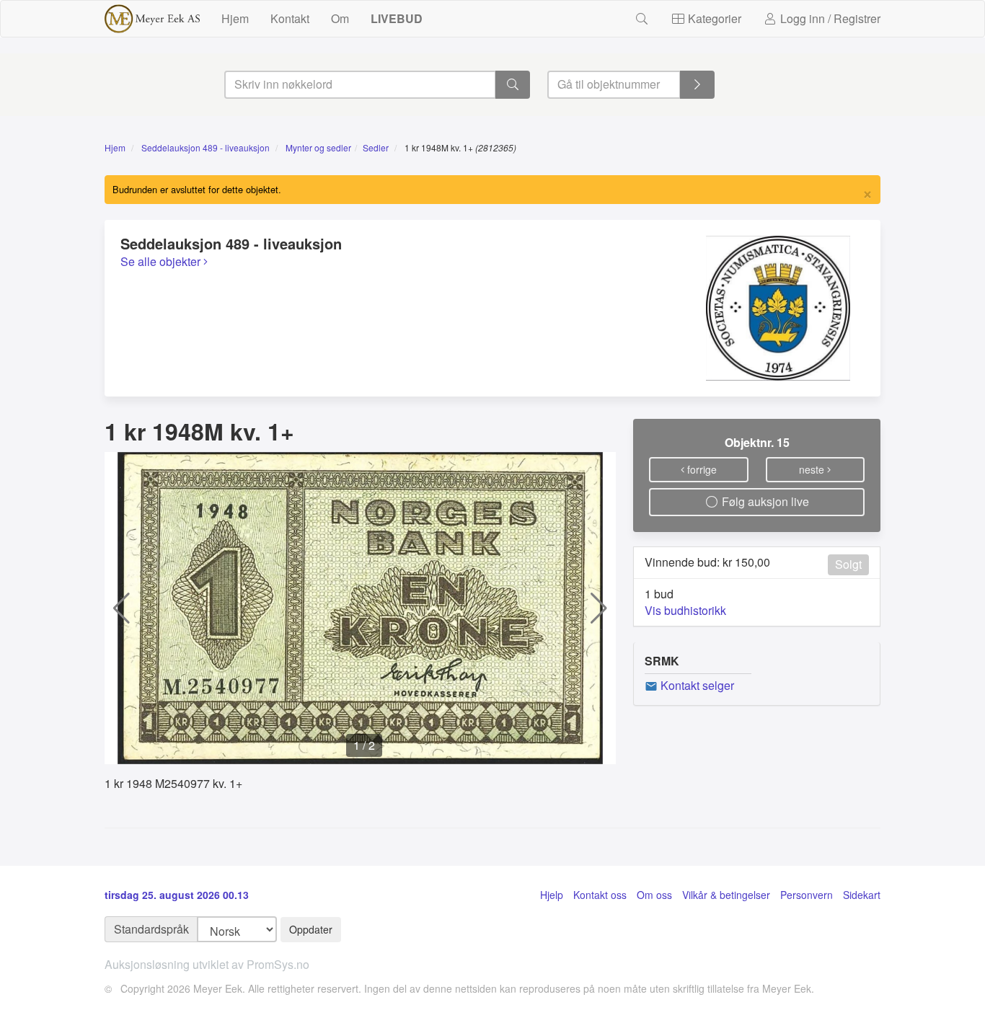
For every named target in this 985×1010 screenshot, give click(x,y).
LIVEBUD (397, 18)
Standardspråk (151, 929)
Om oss (654, 894)
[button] (121, 608)
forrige (700, 469)
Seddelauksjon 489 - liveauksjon (205, 147)
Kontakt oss (600, 894)
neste (813, 469)
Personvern (806, 894)
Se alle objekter (161, 261)
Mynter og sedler (318, 147)
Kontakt (289, 18)
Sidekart (861, 894)
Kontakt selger (696, 685)
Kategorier (713, 18)
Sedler (376, 147)
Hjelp (551, 894)
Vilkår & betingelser (726, 894)
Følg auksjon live (764, 501)
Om (340, 18)
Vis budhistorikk (685, 610)
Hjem (235, 18)
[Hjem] (152, 19)
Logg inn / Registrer (828, 18)
